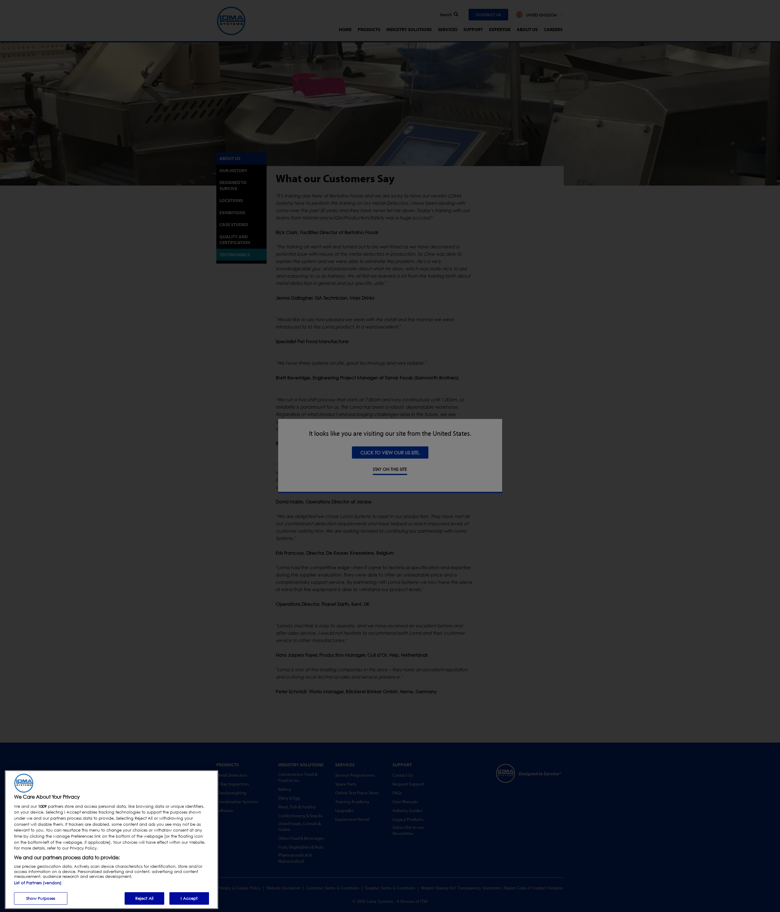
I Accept (189, 898)
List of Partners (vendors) (38, 882)
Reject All (144, 898)
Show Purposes (40, 898)
